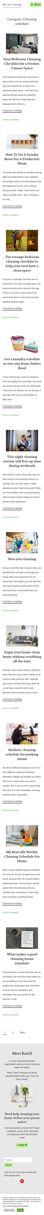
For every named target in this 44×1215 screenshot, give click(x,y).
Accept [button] (20, 1210)
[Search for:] (18, 1160)
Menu (37, 4)
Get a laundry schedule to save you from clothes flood (22, 363)
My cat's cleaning (12, 4)
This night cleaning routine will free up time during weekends (22, 461)
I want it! (22, 1145)
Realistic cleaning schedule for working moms (22, 754)
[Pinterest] (22, 1181)
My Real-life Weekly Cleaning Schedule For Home (22, 856)
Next (22, 1032)
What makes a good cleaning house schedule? (22, 958)
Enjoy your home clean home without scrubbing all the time (22, 656)
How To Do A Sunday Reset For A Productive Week (22, 159)
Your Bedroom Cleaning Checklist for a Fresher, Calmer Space (22, 63)
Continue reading (12, 110)
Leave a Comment (11, 119)
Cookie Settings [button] (9, 1210)
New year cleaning (22, 559)
